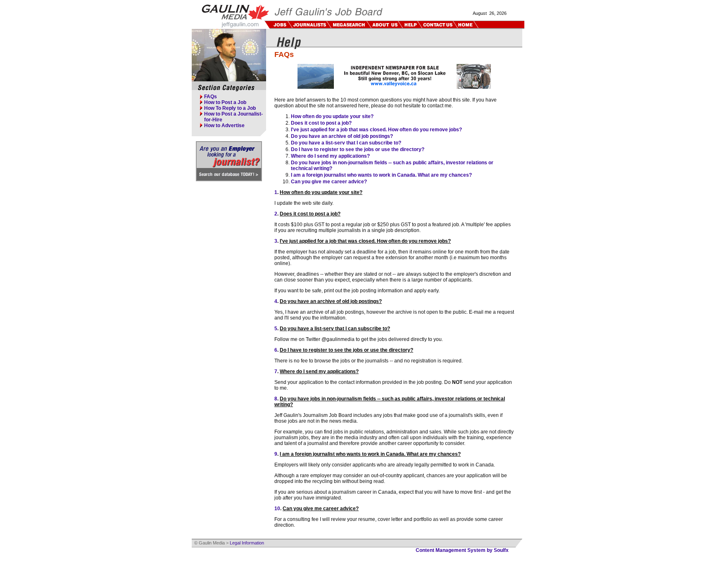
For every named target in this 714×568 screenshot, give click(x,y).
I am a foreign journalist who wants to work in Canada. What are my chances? (381, 175)
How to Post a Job (225, 102)
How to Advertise (224, 125)
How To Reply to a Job (230, 108)
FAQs (210, 96)
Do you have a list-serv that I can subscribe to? (346, 143)
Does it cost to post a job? (321, 123)
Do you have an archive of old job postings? (342, 136)
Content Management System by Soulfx (462, 550)
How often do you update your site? (332, 116)
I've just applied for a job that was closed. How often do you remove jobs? (376, 130)
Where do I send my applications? (330, 156)
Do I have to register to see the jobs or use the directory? (357, 149)
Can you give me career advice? (329, 182)
